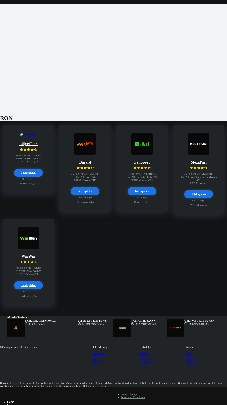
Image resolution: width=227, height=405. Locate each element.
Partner (190, 359)
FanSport (142, 162)
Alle (188, 353)
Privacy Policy (129, 394)
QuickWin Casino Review (199, 320)
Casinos (190, 356)
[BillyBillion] (28, 133)
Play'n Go (145, 359)
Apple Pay (99, 359)
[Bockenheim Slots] (18, 395)
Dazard (85, 162)
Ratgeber (191, 362)
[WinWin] (28, 247)
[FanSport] (142, 153)
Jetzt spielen (28, 172)
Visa (95, 356)
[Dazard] (85, 153)
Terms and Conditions (133, 397)
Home (10, 401)
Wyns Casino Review (143, 320)
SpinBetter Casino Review (93, 320)
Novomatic (146, 356)
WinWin (28, 256)
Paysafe (97, 362)
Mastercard (99, 353)
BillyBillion (28, 144)
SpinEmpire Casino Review (40, 320)
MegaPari (199, 162)
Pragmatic (145, 362)
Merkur (144, 353)
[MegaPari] (198, 153)
